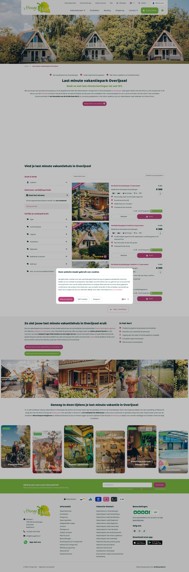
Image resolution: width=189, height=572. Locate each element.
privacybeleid (117, 289)
